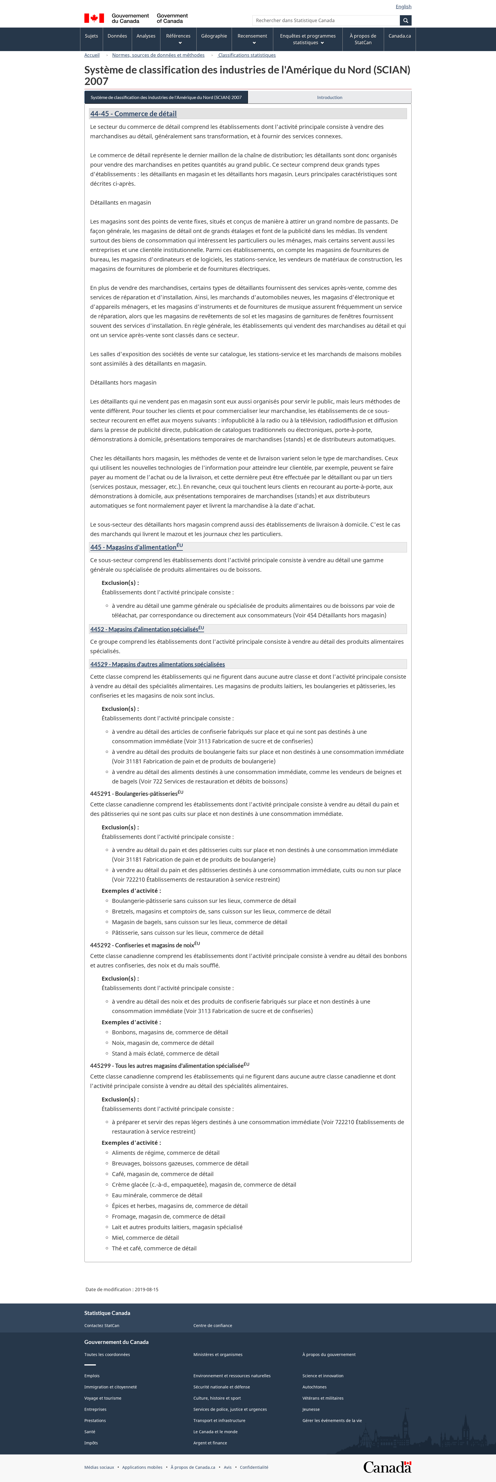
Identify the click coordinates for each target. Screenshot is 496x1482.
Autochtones (315, 1387)
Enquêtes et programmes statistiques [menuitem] (308, 39)
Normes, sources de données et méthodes (158, 55)
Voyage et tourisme (102, 1398)
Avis (228, 1467)
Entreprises (95, 1409)
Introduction (329, 97)
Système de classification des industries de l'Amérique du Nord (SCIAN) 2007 (166, 97)
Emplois (92, 1375)
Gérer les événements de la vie (332, 1420)
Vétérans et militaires (323, 1398)
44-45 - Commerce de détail (133, 113)
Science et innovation (323, 1375)
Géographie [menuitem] (214, 36)
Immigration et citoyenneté (110, 1387)
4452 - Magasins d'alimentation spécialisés (147, 629)
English (404, 6)
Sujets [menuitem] (91, 36)
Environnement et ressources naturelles (232, 1375)
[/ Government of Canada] (136, 19)
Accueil (92, 55)
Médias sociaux (99, 1467)
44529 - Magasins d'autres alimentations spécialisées (157, 664)
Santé (89, 1431)
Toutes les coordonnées (107, 1354)
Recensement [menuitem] (252, 36)
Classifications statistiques (246, 55)
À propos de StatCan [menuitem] (363, 39)
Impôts (91, 1443)
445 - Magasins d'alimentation (136, 547)
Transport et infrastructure (219, 1420)
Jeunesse (311, 1409)
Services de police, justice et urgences (230, 1409)
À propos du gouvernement (329, 1354)
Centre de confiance (212, 1325)
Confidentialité (254, 1467)
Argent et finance (210, 1443)
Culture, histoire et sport (217, 1398)
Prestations (95, 1420)
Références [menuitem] (178, 36)
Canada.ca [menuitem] (400, 36)
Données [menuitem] (117, 36)
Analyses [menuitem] (146, 36)
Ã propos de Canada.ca (193, 1467)
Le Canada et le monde (215, 1431)
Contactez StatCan (101, 1325)
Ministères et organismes (218, 1354)
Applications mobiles (142, 1467)
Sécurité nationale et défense (221, 1387)
